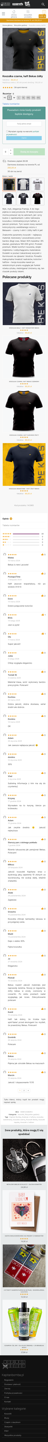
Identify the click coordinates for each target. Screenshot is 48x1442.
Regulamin (9, 1380)
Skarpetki (8, 1426)
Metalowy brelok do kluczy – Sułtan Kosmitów (24, 1184)
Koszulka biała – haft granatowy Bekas (24, 328)
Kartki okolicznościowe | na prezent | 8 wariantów (24, 1236)
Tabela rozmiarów (10, 104)
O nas (6, 1397)
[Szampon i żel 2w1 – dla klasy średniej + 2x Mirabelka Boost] (24, 1321)
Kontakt (7, 1401)
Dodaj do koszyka (29, 151)
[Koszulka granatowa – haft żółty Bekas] (24, 464)
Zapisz (24, 138)
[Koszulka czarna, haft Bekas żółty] (9, 184)
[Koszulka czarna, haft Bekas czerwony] (37, 198)
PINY (6, 1431)
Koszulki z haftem (27, 1122)
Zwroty (7, 1388)
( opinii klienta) (20, 87)
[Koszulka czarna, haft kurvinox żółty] (24, 410)
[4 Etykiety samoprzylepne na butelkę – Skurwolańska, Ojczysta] (24, 1265)
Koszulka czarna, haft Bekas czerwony (24, 381)
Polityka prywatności (13, 1393)
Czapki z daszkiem (12, 1422)
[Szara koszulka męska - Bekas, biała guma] (23, 198)
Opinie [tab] (7, 518)
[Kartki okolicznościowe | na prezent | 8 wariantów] (24, 1211)
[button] (24, 50)
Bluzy (6, 1418)
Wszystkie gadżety (20, 25)
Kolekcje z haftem (29, 1117)
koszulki (21, 1114)
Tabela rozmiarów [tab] (10, 525)
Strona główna (7, 25)
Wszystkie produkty (12, 1435)
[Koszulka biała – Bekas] (37, 184)
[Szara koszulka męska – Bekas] (9, 198)
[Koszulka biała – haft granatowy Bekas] (23, 184)
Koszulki (8, 1414)
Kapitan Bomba (15, 1117)
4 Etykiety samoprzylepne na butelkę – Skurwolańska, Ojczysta (24, 1291)
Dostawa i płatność (12, 1384)
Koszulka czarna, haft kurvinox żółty (24, 435)
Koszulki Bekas (32, 1120)
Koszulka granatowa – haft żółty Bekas (24, 489)
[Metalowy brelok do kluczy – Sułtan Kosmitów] (24, 1160)
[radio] (5, 98)
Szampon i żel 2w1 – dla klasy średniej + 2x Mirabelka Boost (24, 1346)
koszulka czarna (19, 1120)
